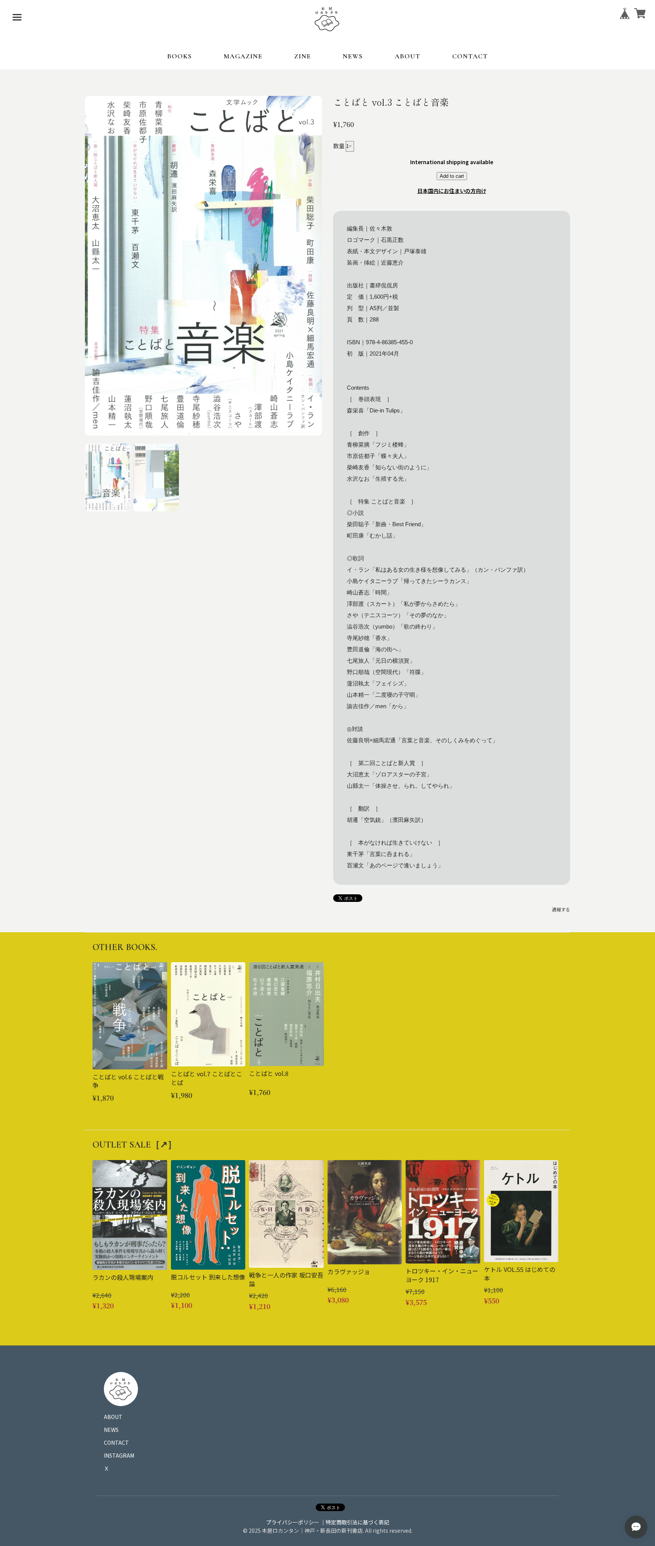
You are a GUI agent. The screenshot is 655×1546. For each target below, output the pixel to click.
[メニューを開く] (17, 17)
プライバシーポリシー (292, 1522)
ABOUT (407, 56)
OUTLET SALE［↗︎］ (134, 1144)
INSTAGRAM (119, 1455)
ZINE (302, 56)
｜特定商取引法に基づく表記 (354, 1522)
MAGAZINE (243, 56)
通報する (561, 909)
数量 (339, 145)
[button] (107, 477)
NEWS (353, 56)
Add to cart (452, 176)
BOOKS (179, 56)
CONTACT (470, 56)
